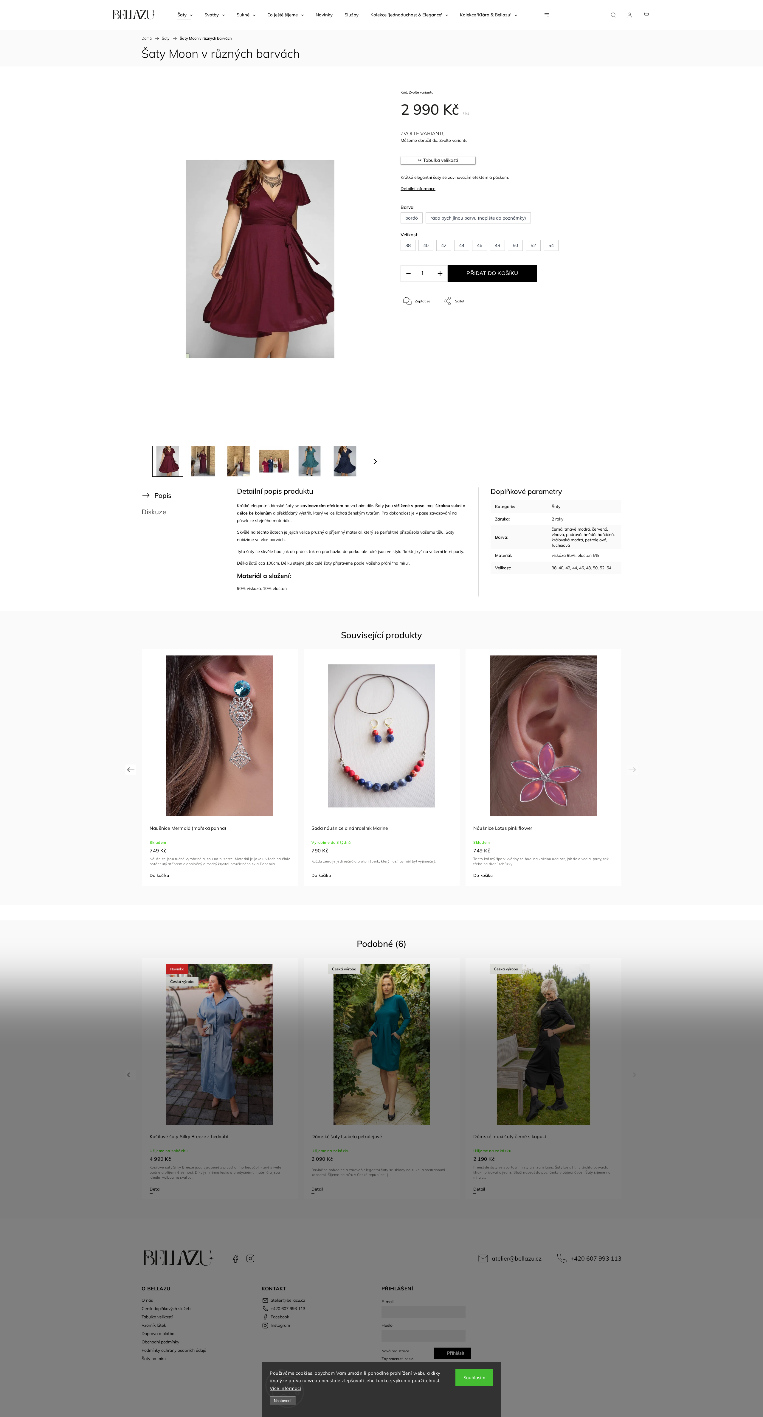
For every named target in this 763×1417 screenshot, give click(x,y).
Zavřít (592, 320)
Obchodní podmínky (160, 1342)
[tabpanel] (543, 767)
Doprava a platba (158, 1333)
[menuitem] (185, 15)
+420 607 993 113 (595, 1258)
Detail (155, 1189)
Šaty (556, 506)
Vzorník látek (154, 1325)
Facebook (235, 1258)
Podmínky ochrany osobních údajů (174, 1350)
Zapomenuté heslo (397, 1358)
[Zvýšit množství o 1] (439, 274)
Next (633, 769)
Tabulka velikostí (157, 1317)
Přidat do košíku (492, 273)
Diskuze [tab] (154, 511)
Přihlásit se (455, 1355)
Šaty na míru (154, 1358)
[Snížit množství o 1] (408, 274)
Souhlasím (474, 1377)
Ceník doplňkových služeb (166, 1308)
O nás (147, 1300)
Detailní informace (418, 188)
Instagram (250, 1258)
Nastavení (282, 1401)
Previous (131, 769)
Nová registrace (395, 1350)
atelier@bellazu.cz (517, 1258)
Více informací (285, 1388)
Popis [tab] (162, 495)
